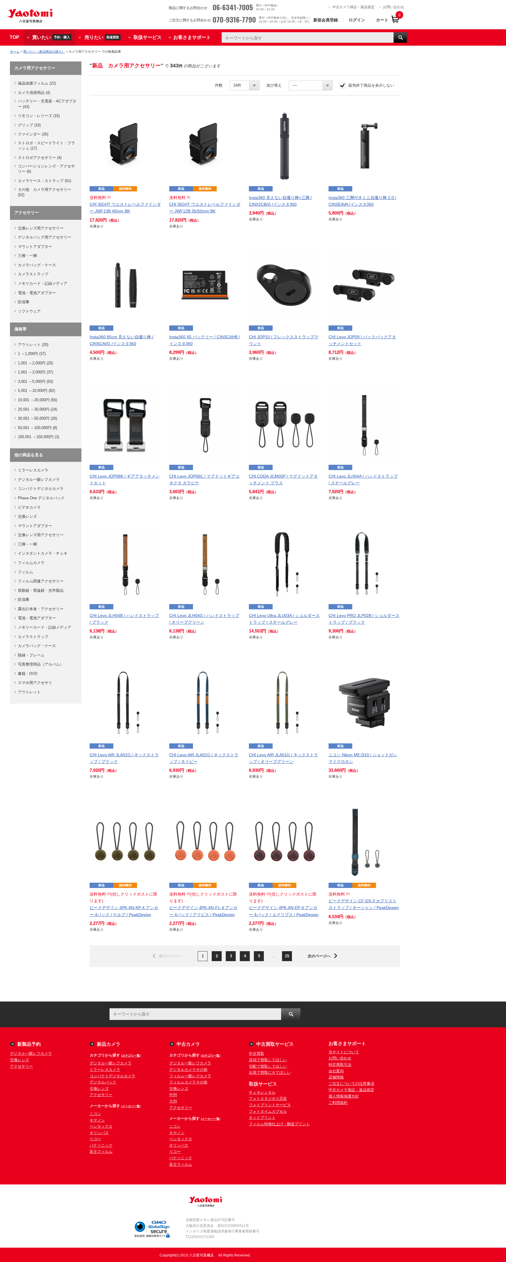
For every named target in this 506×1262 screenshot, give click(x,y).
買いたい (51, 37)
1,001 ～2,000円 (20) (35, 363)
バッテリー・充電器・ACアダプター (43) (47, 104)
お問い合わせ (393, 7)
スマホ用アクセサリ (35, 682)
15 (287, 956)
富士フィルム (101, 1151)
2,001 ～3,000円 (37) (35, 372)
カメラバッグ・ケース (37, 265)
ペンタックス (101, 1126)
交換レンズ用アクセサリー (41, 228)
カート (382, 20)
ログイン (357, 20)
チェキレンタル (262, 1092)
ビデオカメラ (29, 507)
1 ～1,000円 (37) (32, 353)
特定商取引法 (340, 1064)
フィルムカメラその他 (188, 1082)
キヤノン (97, 1120)
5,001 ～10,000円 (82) (36, 390)
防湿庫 (23, 302)
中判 (173, 1095)
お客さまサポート (192, 37)
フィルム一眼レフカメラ (190, 1076)
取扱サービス (148, 37)
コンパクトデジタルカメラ (41, 488)
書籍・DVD (27, 673)
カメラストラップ (33, 274)
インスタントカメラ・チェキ (42, 553)
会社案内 (336, 1071)
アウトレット (29, 692)
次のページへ (319, 956)
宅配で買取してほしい (268, 1066)
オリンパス (99, 1133)
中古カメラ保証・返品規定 (353, 7)
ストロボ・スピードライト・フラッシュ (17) (46, 145)
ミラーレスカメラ (33, 470)
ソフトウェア (29, 311)
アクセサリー (21, 1066)
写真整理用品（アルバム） (41, 664)
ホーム (15, 51)
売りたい (102, 37)
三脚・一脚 (27, 255)
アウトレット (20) (33, 344)
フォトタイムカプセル (268, 1111)
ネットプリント (262, 1117)
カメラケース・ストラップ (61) (44, 181)
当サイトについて (344, 1052)
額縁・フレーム (31, 655)
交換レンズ (27, 516)
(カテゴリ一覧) (131, 1055)
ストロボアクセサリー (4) (39, 157)
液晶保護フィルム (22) (37, 83)
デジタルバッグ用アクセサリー (44, 237)
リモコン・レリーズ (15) (39, 116)
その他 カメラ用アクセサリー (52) (44, 192)
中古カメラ (188, 1044)
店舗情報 (336, 1077)
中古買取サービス (275, 1044)
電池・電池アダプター (37, 293)
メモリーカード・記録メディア (44, 627)
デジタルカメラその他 (188, 1069)
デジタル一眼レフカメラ (39, 479)
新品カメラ (108, 1044)
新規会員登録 (325, 20)
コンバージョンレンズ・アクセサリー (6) (46, 169)
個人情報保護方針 (344, 1096)
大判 (173, 1101)
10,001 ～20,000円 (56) (37, 400)
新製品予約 (29, 1044)
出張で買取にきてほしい (270, 1072)
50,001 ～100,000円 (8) (37, 428)
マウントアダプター (35, 246)
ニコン (95, 1114)
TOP (14, 37)
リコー (95, 1139)
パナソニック (101, 1145)
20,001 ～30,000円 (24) (37, 409)
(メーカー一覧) (131, 1106)
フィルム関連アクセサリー (41, 581)
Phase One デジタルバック (41, 498)
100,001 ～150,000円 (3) (38, 437)
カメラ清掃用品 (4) (34, 92)
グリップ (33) (29, 125)
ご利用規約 (338, 1102)
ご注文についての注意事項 (351, 1083)
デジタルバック (103, 1082)
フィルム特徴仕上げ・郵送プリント (279, 1124)
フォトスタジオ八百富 (268, 1098)
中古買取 (256, 1053)
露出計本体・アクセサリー (41, 609)
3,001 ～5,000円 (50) (35, 381)
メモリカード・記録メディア (42, 283)
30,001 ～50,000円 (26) (37, 418)
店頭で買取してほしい (268, 1060)
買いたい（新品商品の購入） (44, 51)
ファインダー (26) (33, 134)
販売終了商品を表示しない (371, 85)
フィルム (25, 572)
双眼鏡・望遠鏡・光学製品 (41, 590)
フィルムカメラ (31, 562)
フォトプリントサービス (270, 1105)
